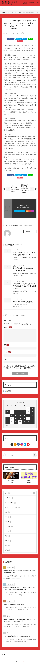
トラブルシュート (13, 507)
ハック (8, 521)
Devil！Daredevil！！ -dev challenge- (17, 3)
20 (20, 418)
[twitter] (25, 444)
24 (7, 422)
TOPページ (6, 12)
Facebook (11, 38)
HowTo (10, 498)
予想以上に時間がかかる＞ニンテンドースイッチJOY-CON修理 (25, 188)
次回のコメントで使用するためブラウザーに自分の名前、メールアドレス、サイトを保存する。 (21, 367)
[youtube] (28, 444)
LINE (31, 38)
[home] (12, 444)
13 (20, 415)
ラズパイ (8, 526)
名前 (5, 345)
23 (32, 418)
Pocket (20, 41)
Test (7, 512)
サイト (5, 359)
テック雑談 (18, 12)
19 (15, 418)
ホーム (3, 8)
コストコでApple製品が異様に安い (13, 604)
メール (6, 352)
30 (32, 422)
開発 (7, 545)
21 (24, 418)
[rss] (15, 444)
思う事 (8, 531)
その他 (8, 517)
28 (24, 422)
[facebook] (18, 444)
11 (11, 415)
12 (15, 415)
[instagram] (21, 444)
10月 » (33, 425)
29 (28, 422)
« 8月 (6, 425)
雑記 (7, 550)
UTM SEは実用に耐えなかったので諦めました (17, 636)
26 (15, 422)
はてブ (25, 38)
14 (24, 415)
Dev (12, 12)
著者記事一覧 (29, 231)
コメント (6, 327)
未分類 (8, 540)
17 (7, 418)
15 (28, 415)
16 (32, 415)
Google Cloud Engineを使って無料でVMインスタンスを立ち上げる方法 (24, 286)
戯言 (18, 33)
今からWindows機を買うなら (23, 302)
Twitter (18, 38)
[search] (34, 455)
